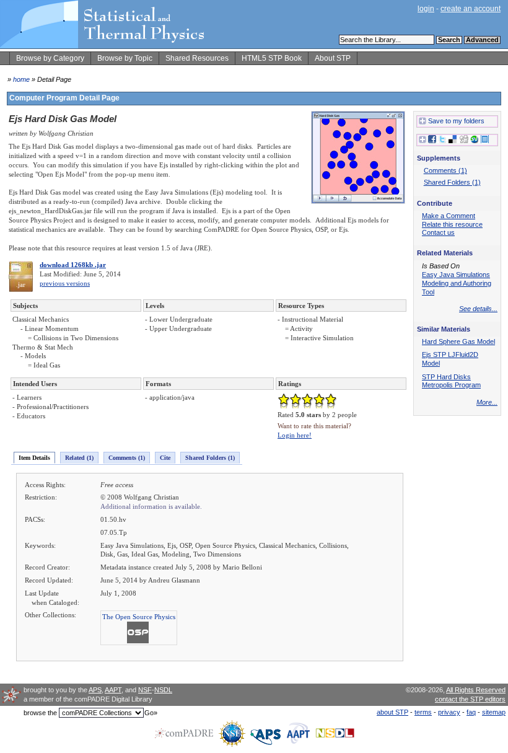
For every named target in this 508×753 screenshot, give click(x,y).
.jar (20, 284)
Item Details (34, 457)
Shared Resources (197, 58)
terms (423, 712)
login (426, 8)
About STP (333, 58)
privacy (449, 712)
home (21, 79)
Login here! (295, 435)
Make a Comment (448, 215)
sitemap (494, 712)
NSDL (163, 690)
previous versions (65, 283)
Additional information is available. (151, 506)
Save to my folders (456, 121)
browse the (40, 712)
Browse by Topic (124, 58)
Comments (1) (126, 457)
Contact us (438, 232)
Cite (165, 457)
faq (471, 712)
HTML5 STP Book (272, 58)
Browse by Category (50, 58)
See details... (478, 308)
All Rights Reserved (476, 690)
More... (486, 402)
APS (95, 690)
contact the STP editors (470, 699)
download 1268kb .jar (73, 264)
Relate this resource (452, 224)
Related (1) (79, 457)
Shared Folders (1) (210, 457)
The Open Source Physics (138, 616)
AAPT (113, 690)
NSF (145, 690)
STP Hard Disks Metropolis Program (451, 381)
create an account (470, 8)
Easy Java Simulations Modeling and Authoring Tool (456, 283)
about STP (392, 712)
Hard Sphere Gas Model (458, 341)
